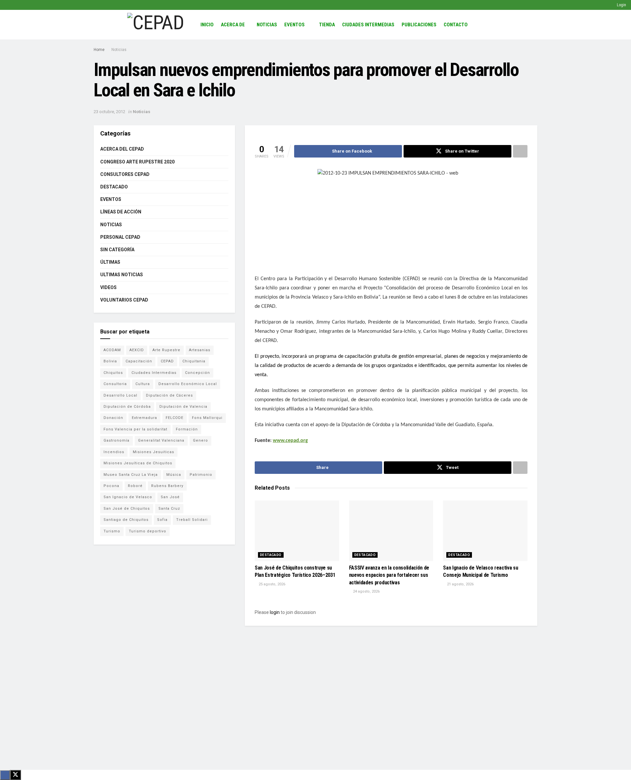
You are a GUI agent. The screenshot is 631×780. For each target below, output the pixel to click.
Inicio (207, 25)
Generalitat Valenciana (161, 440)
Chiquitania (193, 361)
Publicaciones (419, 25)
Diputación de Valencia (183, 406)
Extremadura (144, 418)
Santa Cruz (169, 508)
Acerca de (233, 25)
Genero (200, 440)
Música (173, 475)
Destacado (271, 555)
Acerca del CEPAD (122, 149)
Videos (108, 287)
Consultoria (115, 384)
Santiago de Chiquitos (126, 520)
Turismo (112, 531)
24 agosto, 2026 (366, 591)
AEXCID (136, 350)
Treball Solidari (192, 520)
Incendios (114, 452)
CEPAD (167, 361)
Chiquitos (113, 373)
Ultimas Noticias (121, 274)
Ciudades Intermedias (368, 25)
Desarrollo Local (120, 395)
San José (170, 497)
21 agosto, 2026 (460, 584)
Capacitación (139, 361)
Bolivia (110, 361)
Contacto (456, 25)
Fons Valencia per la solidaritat (135, 429)
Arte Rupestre (166, 350)
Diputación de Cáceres (169, 395)
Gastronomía (116, 440)
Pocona (111, 486)
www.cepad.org (290, 440)
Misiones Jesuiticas (153, 452)
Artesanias (199, 350)
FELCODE (174, 418)
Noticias (267, 25)
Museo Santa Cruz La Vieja (131, 475)
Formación (187, 429)
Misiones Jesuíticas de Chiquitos (138, 463)
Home (99, 49)
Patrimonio (201, 475)
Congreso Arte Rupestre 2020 (137, 161)
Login (621, 5)
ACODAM (112, 350)
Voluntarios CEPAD (124, 300)
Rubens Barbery (167, 486)
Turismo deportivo (147, 531)
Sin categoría (117, 249)
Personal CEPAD (120, 237)
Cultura (142, 384)
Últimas (110, 262)
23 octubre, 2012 (109, 111)
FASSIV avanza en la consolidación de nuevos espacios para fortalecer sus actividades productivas (389, 575)
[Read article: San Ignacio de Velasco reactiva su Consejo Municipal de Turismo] (485, 530)
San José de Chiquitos (127, 508)
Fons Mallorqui (207, 418)
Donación (113, 418)
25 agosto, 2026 (271, 584)
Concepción (197, 373)
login (275, 612)
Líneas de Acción (120, 211)
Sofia (162, 520)
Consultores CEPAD (125, 174)
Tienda (327, 25)
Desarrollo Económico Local (187, 384)
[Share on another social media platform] (520, 151)
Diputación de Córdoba (127, 406)
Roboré (135, 486)
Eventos (294, 25)
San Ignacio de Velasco (128, 497)
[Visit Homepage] (155, 25)
